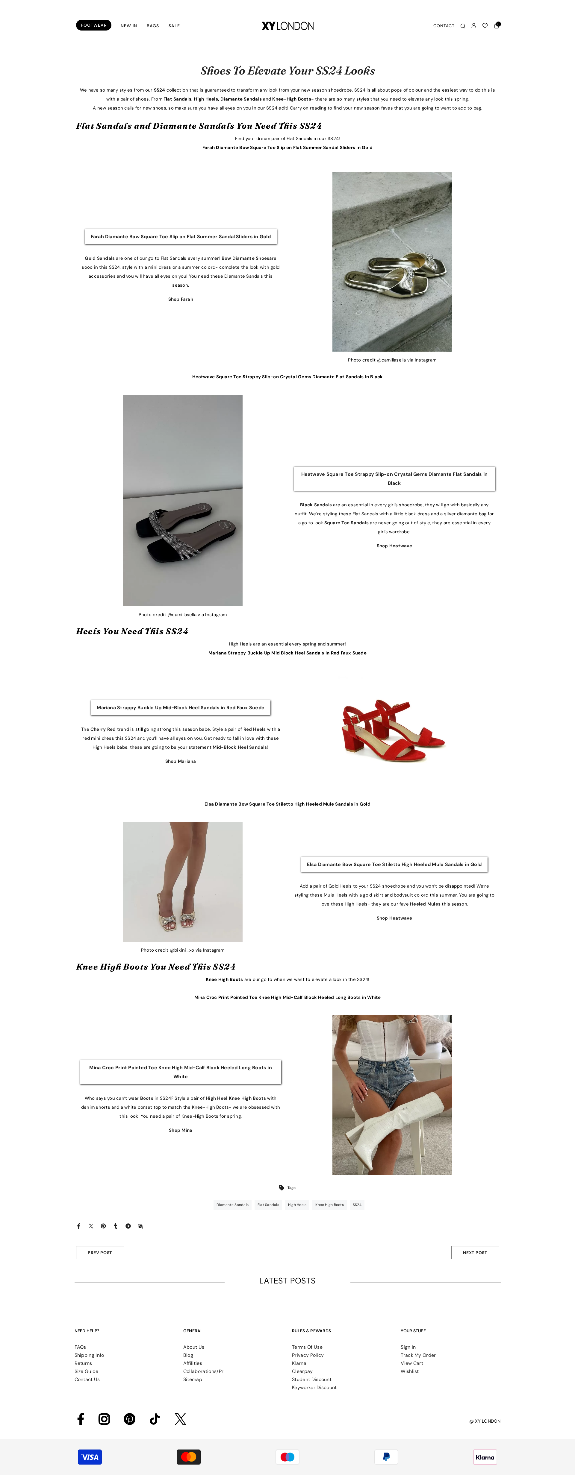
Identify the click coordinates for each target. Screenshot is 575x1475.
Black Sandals (316, 505)
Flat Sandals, (178, 99)
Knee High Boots (225, 979)
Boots (147, 1098)
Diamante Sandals (241, 99)
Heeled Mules (426, 904)
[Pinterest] (103, 1225)
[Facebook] (78, 1225)
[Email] (140, 1225)
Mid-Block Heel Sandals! (241, 747)
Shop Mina (180, 1130)
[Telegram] (128, 1225)
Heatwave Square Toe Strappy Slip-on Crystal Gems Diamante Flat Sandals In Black (287, 377)
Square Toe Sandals (347, 523)
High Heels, (206, 99)
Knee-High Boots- (293, 99)
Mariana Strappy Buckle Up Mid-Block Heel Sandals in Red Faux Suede (180, 707)
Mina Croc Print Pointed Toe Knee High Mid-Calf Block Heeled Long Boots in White (287, 997)
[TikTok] (154, 1419)
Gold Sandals (100, 258)
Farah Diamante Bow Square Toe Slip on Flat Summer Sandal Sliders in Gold (287, 148)
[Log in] (473, 25)
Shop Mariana (180, 761)
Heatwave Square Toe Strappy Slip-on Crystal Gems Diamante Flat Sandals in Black (394, 478)
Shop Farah (180, 299)
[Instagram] (104, 1419)
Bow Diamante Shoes (245, 258)
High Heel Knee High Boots (236, 1098)
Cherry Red (103, 729)
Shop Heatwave (394, 546)
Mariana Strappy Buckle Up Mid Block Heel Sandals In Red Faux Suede (287, 653)
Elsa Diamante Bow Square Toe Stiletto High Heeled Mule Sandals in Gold (287, 804)
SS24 (159, 90)
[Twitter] (91, 1225)
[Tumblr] (115, 1225)
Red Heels (255, 729)
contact (444, 25)
